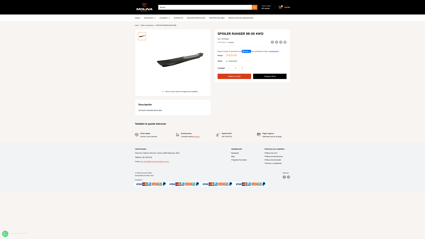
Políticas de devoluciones (274, 156)
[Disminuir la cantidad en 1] (229, 68)
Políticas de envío (271, 153)
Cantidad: (221, 68)
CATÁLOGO (148, 18)
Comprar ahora (270, 76)
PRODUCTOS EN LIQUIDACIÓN (240, 18)
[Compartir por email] (285, 42)
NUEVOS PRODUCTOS (196, 18)
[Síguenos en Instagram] (288, 177)
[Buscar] (254, 7)
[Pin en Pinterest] (276, 42)
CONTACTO (178, 18)
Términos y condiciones (273, 163)
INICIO (137, 18)
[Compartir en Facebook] (272, 42)
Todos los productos (147, 25)
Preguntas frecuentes (239, 160)
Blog (233, 156)
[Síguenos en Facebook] (284, 177)
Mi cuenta (266, 8)
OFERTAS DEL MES (216, 18)
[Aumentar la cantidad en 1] (242, 68)
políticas (197, 136)
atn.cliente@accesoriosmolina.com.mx (155, 161)
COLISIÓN (163, 18)
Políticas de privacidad (273, 160)
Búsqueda (235, 153)
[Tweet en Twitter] (280, 42)
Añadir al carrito (234, 76)
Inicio (136, 25)
